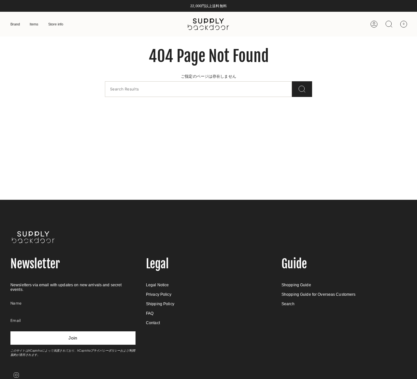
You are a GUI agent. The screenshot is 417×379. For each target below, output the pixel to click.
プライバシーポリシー (105, 350)
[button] (15, 24)
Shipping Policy (160, 304)
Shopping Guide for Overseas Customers (318, 294)
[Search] (302, 89)
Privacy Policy (158, 294)
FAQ (149, 313)
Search (288, 304)
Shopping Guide (296, 285)
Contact (153, 323)
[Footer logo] (33, 237)
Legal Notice (157, 285)
